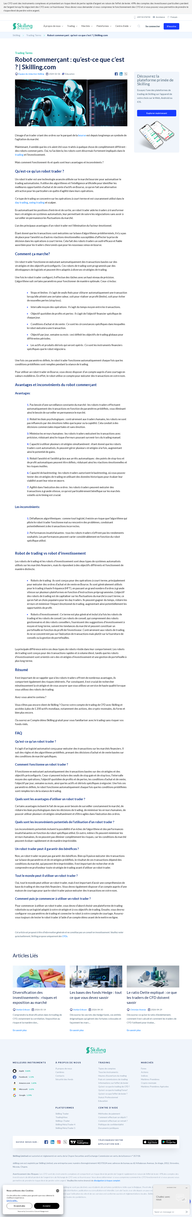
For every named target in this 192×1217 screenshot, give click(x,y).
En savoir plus (20, 1030)
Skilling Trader (62, 1113)
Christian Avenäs (138, 1009)
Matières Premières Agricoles (155, 1086)
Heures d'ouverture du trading (112, 1075)
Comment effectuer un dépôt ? (112, 1117)
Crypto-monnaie (148, 1083)
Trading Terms (33, 35)
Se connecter (153, 26)
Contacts (60, 1075)
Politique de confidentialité (111, 1124)
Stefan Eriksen (23, 1009)
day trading (21, 202)
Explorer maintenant (156, 113)
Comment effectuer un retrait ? (113, 1121)
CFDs (64, 936)
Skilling (16, 35)
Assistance (160, 17)
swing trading (37, 202)
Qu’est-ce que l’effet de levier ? (113, 1093)
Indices (144, 1075)
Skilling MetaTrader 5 (65, 1128)
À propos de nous (64, 1068)
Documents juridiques (108, 1128)
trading (19, 154)
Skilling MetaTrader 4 (65, 1124)
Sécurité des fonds (64, 1079)
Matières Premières (150, 1079)
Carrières (60, 1072)
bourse (82, 135)
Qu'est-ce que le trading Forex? (113, 1090)
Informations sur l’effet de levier (113, 1083)
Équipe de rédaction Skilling (31, 74)
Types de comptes (107, 1068)
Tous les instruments (108, 1072)
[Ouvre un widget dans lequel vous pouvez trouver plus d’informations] (171, 1200)
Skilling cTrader (63, 1121)
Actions (144, 1072)
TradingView (62, 1117)
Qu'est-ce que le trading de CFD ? (114, 1086)
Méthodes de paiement (109, 1113)
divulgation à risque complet (107, 1180)
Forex (143, 1068)
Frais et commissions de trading (113, 1079)
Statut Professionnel (108, 1097)
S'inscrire (171, 26)
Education (103, 1101)
